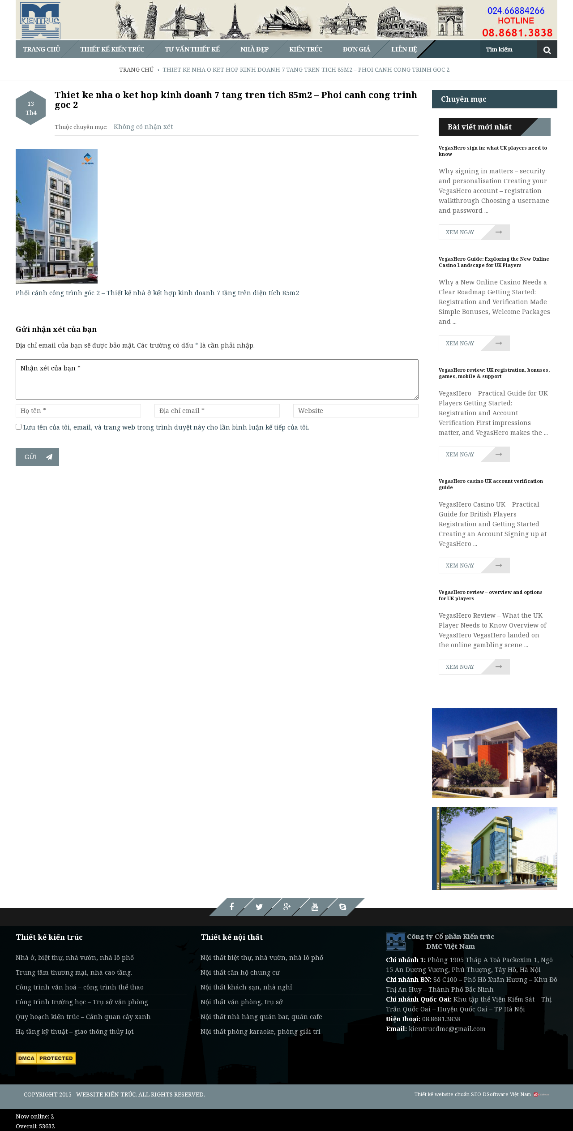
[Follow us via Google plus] (287, 907)
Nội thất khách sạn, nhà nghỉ (246, 987)
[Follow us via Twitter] (259, 907)
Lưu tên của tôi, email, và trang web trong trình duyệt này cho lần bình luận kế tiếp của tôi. (166, 427)
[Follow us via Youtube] (314, 907)
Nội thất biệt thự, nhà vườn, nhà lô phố (262, 957)
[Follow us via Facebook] (231, 907)
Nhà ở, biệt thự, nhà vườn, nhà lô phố (75, 957)
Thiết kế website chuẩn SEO (448, 1094)
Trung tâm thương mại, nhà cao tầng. (74, 972)
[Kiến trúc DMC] (396, 941)
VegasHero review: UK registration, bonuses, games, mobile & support (494, 373)
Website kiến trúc (106, 1094)
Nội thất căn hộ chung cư (240, 972)
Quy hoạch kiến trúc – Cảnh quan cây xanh (83, 1016)
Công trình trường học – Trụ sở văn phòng (82, 1002)
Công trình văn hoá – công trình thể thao (80, 987)
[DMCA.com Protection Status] (46, 1058)
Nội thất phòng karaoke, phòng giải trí (261, 1031)
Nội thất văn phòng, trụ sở (242, 1002)
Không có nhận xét (143, 126)
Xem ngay (460, 232)
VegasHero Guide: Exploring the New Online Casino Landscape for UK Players (494, 262)
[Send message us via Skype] (342, 907)
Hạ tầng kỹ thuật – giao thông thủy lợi (75, 1031)
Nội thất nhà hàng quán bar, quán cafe (261, 1016)
